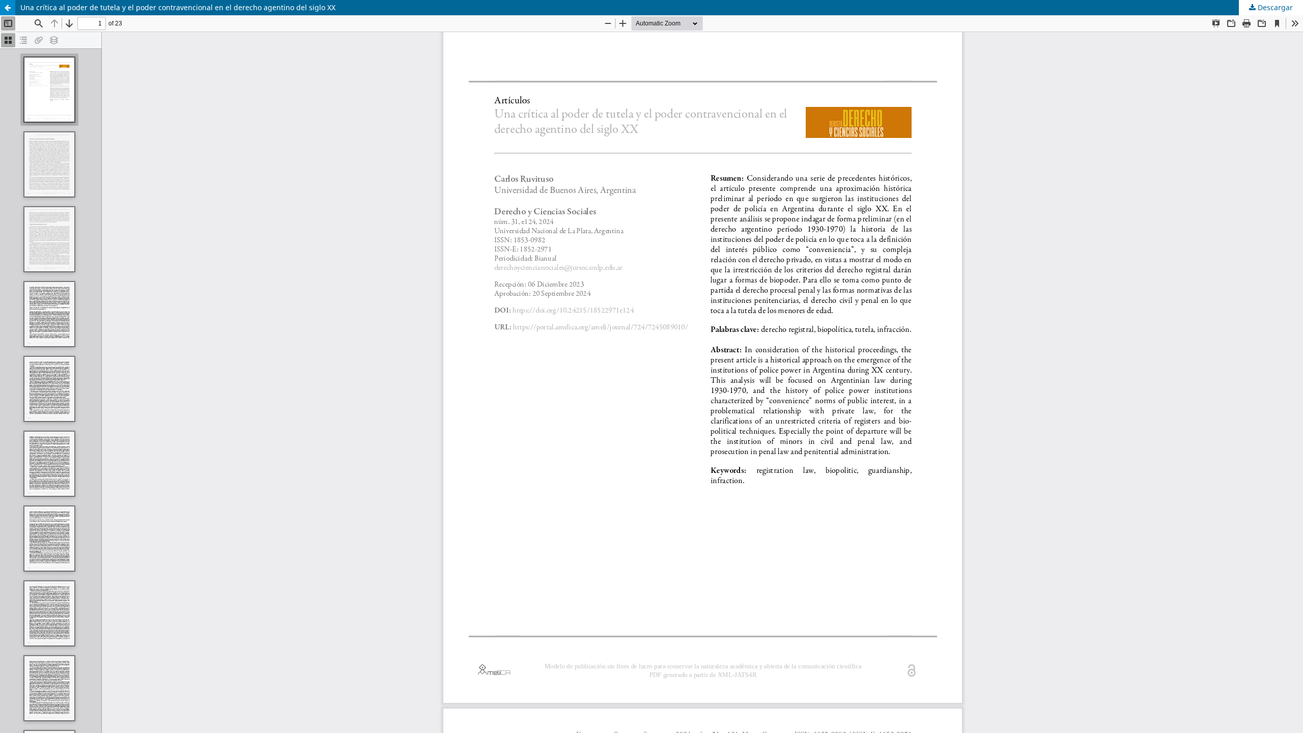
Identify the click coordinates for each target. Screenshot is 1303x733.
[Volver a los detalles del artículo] (7, 7)
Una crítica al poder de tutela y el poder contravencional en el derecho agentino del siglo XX (177, 7)
